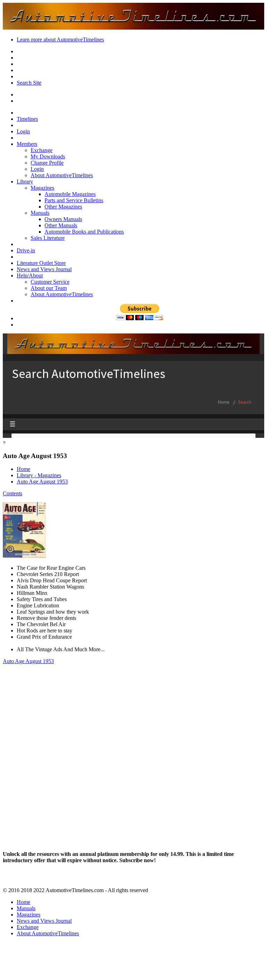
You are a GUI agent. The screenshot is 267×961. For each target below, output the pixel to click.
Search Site (29, 83)
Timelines (27, 119)
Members (27, 144)
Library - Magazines (39, 475)
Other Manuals (60, 225)
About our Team (49, 288)
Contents (12, 493)
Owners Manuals (63, 219)
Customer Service (50, 282)
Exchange (41, 150)
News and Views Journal (44, 269)
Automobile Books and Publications (84, 232)
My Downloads (48, 156)
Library (25, 181)
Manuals (40, 213)
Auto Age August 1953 (42, 482)
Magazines (42, 188)
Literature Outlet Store (41, 263)
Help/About (30, 275)
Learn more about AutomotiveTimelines (60, 39)
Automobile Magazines (70, 194)
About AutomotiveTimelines (62, 175)
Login (23, 131)
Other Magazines (63, 207)
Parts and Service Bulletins (73, 200)
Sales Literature (48, 238)
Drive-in (26, 250)
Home (23, 469)
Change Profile (47, 163)
